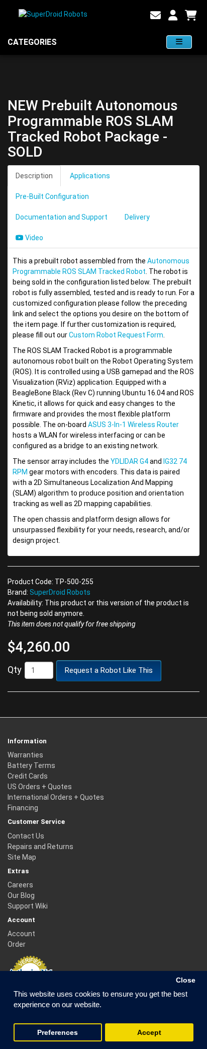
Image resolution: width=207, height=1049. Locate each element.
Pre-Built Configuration (52, 196)
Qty (15, 669)
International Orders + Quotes (56, 797)
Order (17, 944)
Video (33, 238)
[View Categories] (179, 42)
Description (34, 176)
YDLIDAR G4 (129, 461)
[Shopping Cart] (191, 16)
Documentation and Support (62, 217)
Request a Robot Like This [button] (109, 670)
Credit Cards (28, 776)
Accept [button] (149, 1032)
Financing (23, 808)
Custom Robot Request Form (116, 335)
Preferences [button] (57, 1032)
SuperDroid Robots (60, 592)
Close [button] (185, 980)
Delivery (137, 217)
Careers (20, 885)
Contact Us (26, 836)
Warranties (25, 755)
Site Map (22, 857)
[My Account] (172, 16)
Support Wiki (28, 906)
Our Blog (21, 895)
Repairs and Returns (40, 847)
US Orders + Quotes (40, 787)
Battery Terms (31, 765)
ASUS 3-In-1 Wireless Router (133, 425)
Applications (90, 176)
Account (21, 934)
